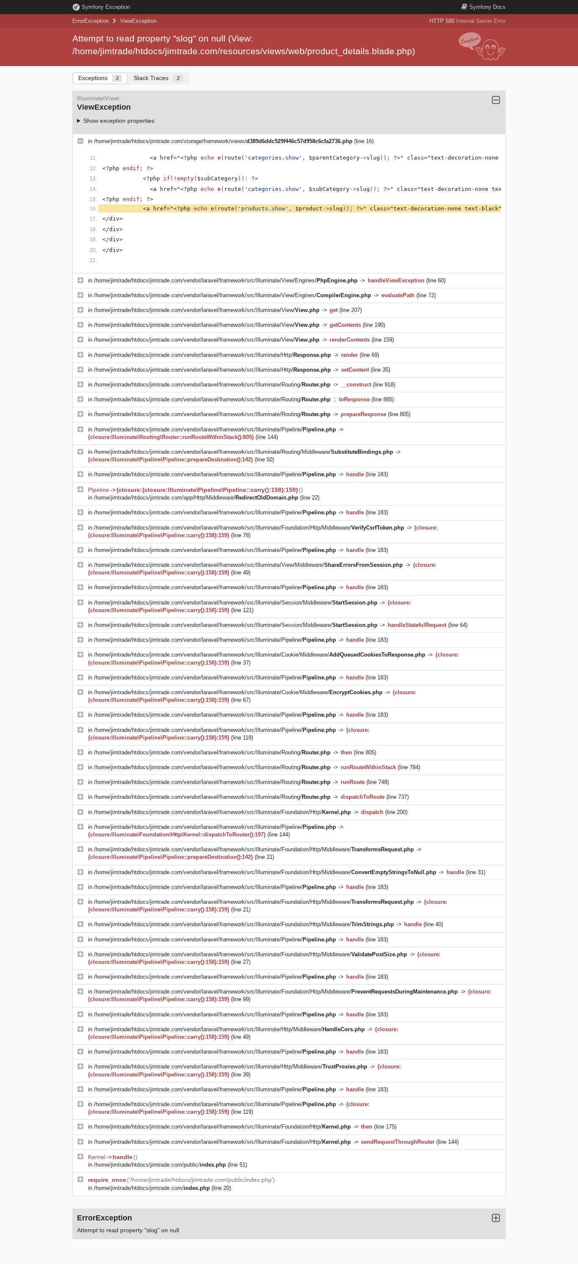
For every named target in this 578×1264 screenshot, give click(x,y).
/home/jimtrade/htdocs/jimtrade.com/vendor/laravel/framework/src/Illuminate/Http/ (212, 355)
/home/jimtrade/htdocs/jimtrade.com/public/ (160, 1165)
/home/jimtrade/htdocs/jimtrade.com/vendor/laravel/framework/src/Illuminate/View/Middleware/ (248, 565)
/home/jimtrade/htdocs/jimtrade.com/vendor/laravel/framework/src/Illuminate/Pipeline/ (215, 429)
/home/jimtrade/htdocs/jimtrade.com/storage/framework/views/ (223, 141)
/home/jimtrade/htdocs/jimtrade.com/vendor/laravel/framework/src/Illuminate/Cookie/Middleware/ (259, 654)
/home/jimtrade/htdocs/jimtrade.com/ (152, 1188)
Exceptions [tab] (98, 78)
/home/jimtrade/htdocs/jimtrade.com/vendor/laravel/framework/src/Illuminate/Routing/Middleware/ (243, 452)
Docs (487, 7)
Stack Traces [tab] (157, 78)
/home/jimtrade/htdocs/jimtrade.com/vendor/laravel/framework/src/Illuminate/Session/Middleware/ (235, 602)
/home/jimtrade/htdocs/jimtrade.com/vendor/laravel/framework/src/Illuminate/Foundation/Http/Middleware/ (249, 527)
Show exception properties (118, 120)
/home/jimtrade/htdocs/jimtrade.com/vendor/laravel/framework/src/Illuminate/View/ (206, 310)
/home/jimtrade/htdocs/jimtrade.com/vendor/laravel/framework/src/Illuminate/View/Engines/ (226, 280)
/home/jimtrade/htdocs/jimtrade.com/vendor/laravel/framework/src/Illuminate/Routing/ (212, 384)
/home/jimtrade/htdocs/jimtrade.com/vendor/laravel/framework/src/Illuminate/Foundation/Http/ (222, 812)
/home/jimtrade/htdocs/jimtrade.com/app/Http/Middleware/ (196, 497)
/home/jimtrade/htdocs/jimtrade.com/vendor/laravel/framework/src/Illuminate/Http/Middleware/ (229, 1029)
